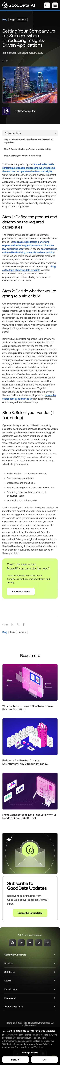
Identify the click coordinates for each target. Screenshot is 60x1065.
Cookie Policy (42, 1044)
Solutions (9, 971)
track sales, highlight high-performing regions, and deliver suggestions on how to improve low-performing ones (28, 245)
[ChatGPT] (12, 942)
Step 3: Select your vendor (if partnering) (22, 155)
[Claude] (21, 942)
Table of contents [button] (13, 133)
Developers (10, 989)
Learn (7, 980)
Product (8, 963)
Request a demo (21, 591)
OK (44, 1059)
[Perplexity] (47, 942)
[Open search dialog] (47, 5)
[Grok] (38, 942)
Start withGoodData (15, 954)
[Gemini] (30, 942)
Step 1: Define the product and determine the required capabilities (28, 141)
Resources (10, 997)
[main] (30, 465)
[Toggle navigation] (56, 5)
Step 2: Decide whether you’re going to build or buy (27, 149)
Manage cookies (30, 1052)
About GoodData (13, 1006)
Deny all (15, 1059)
